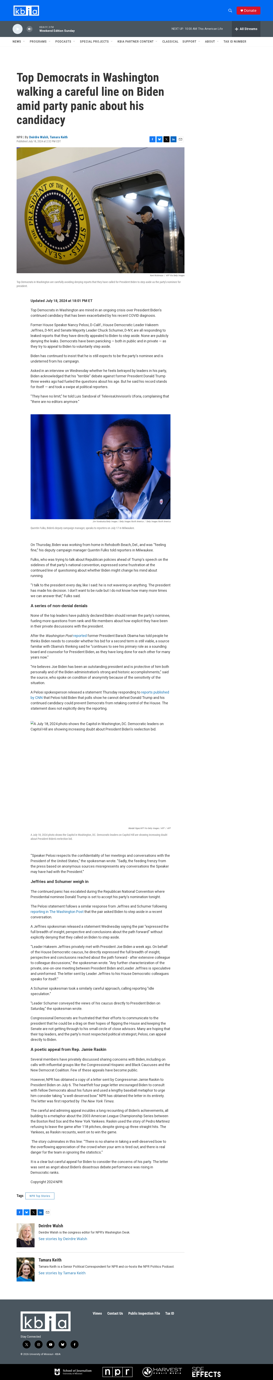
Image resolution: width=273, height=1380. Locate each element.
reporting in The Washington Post (57, 912)
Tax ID (169, 1313)
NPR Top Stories (40, 1196)
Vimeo (97, 1313)
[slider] (36, 29)
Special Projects (94, 41)
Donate (250, 10)
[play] (17, 29)
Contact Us (115, 1313)
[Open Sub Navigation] (24, 41)
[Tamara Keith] (26, 1269)
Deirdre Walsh (38, 137)
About (210, 41)
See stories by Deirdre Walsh (63, 1238)
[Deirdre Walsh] (26, 1235)
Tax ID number (235, 41)
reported (80, 636)
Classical (170, 41)
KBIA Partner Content (136, 41)
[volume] (29, 29)
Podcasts (63, 41)
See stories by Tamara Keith (62, 1272)
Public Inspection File (144, 1313)
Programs (38, 41)
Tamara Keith (59, 137)
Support (189, 41)
